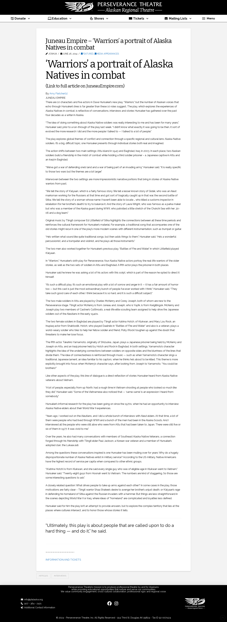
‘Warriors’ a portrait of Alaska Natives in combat (109, 69)
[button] (208, 18)
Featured (88, 54)
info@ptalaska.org (33, 599)
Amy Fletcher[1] (58, 93)
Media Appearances (107, 54)
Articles (43, 576)
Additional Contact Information (39, 607)
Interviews (60, 576)
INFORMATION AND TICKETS (63, 559)
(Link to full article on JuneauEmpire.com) (85, 86)
